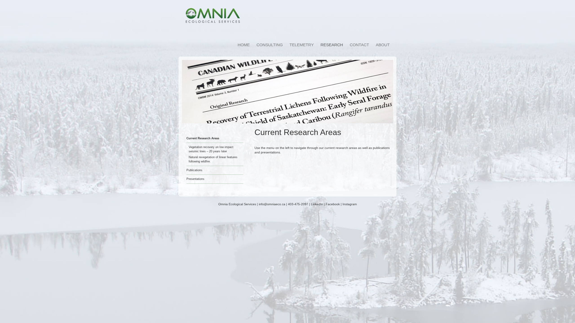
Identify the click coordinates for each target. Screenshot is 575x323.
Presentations (195, 179)
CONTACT (359, 45)
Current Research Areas (202, 138)
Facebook (333, 204)
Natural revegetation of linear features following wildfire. (213, 159)
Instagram (350, 204)
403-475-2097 (298, 204)
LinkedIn (317, 204)
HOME (244, 45)
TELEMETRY (302, 45)
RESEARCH (332, 45)
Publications (194, 170)
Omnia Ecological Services (237, 204)
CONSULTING (270, 45)
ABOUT (383, 45)
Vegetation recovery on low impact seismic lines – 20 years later (211, 149)
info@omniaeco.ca (272, 204)
